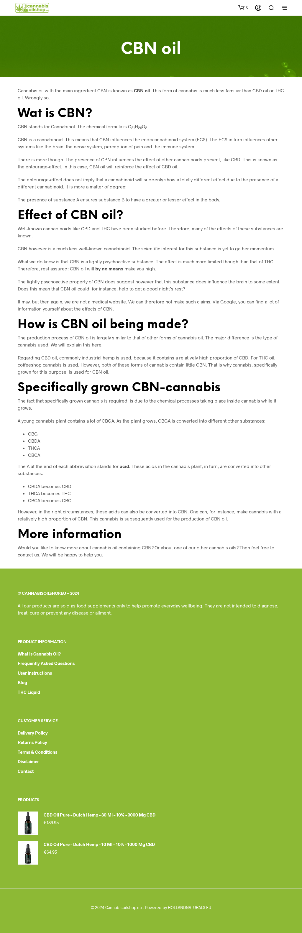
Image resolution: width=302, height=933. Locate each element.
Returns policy (32, 742)
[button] (243, 7)
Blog (22, 682)
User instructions (35, 673)
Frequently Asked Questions (46, 663)
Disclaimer (28, 761)
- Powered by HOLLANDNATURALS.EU (177, 907)
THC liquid (29, 692)
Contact (26, 771)
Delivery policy (33, 732)
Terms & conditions (37, 752)
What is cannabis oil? (39, 653)
